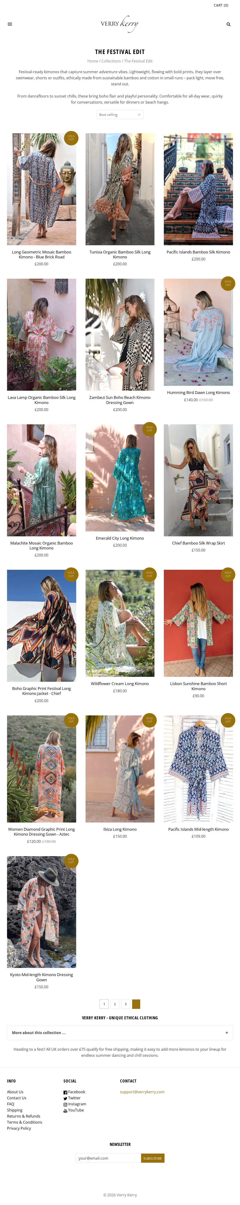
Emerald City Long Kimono (120, 538)
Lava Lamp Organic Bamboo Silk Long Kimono (41, 400)
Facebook (76, 1091)
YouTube (75, 1110)
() (221, 5)
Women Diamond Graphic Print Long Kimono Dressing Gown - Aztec (41, 831)
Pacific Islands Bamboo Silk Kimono (198, 252)
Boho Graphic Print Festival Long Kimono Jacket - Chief (41, 691)
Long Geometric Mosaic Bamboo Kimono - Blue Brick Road (41, 254)
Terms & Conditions (24, 1122)
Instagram (76, 1104)
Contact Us (16, 1097)
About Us (15, 1091)
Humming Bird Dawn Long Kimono (198, 392)
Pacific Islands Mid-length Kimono (198, 829)
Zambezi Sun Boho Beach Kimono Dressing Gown (119, 400)
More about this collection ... (120, 1032)
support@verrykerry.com (142, 1091)
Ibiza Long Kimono (120, 829)
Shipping (14, 1110)
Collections (111, 61)
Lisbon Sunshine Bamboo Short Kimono (198, 686)
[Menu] (10, 24)
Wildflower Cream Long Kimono (120, 683)
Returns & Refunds (23, 1116)
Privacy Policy (19, 1128)
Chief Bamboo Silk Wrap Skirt (198, 543)
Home (92, 61)
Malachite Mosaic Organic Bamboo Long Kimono (41, 545)
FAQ (10, 1104)
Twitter (74, 1097)
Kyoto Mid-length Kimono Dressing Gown (41, 977)
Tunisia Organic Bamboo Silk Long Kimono (120, 254)
